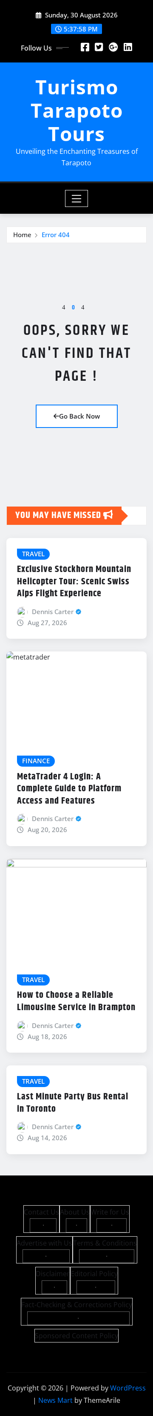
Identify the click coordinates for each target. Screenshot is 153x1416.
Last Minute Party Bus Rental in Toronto (72, 1103)
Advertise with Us (44, 1243)
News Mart (55, 1400)
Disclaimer (53, 1273)
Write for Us (110, 1212)
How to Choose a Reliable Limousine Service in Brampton (76, 1001)
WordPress (128, 1388)
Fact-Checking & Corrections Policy (76, 1304)
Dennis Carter (53, 611)
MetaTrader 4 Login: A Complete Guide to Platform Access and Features (69, 789)
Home (22, 234)
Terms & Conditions (105, 1243)
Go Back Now (79, 416)
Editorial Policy (94, 1273)
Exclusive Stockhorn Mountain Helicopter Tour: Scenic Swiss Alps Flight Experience (74, 581)
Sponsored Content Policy (76, 1335)
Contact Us (41, 1212)
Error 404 (56, 234)
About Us (75, 1212)
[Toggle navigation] (76, 198)
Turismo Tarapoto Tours (77, 110)
